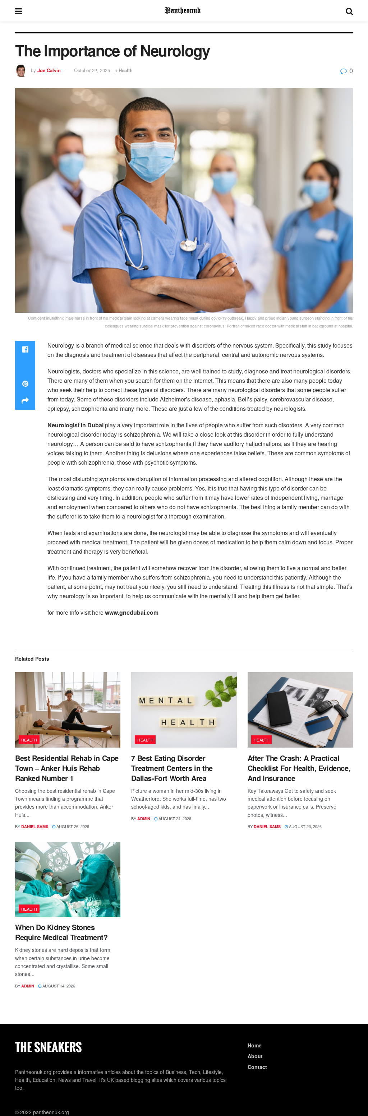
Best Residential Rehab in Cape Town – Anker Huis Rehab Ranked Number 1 (67, 768)
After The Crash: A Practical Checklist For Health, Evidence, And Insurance (299, 768)
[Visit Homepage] (184, 11)
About (255, 1056)
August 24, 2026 (174, 818)
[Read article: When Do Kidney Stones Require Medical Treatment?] (67, 879)
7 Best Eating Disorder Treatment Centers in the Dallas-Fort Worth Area (171, 768)
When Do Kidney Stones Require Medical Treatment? (61, 932)
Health (126, 70)
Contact (257, 1066)
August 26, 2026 (72, 826)
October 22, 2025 (92, 70)
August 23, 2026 (305, 826)
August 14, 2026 (58, 986)
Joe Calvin (49, 70)
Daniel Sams (34, 826)
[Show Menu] (18, 11)
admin (143, 818)
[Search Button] (349, 11)
